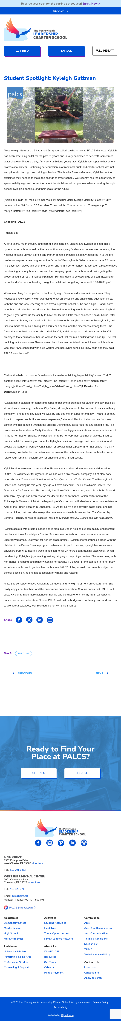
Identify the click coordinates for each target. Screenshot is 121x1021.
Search (58, 11)
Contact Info (91, 972)
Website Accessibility (97, 954)
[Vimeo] (61, 843)
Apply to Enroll (93, 978)
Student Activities (55, 923)
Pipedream (67, 1015)
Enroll (66, 51)
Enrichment (11, 946)
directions (37, 863)
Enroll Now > (91, 4)
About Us (50, 946)
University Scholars (15, 951)
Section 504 (91, 944)
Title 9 (88, 949)
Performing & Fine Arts (17, 957)
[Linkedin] (72, 843)
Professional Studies (16, 962)
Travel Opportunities (56, 933)
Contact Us (91, 962)
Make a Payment (53, 972)
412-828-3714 (18, 889)
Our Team (50, 962)
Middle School (12, 928)
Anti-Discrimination (96, 933)
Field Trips (50, 928)
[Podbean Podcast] (84, 843)
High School (23, 653)
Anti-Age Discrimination (98, 928)
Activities (50, 918)
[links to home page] (35, 29)
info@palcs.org (20, 896)
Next (100, 673)
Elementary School (15, 923)
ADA (87, 923)
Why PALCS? (51, 951)
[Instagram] (49, 843)
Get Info (22, 51)
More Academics (13, 939)
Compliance (92, 918)
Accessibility (61, 1007)
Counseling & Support (16, 967)
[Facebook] (38, 843)
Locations (90, 967)
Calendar (49, 967)
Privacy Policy (100, 1002)
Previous (24, 673)
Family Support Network (58, 939)
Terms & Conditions (96, 939)
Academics (11, 918)
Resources (50, 957)
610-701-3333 (18, 869)
